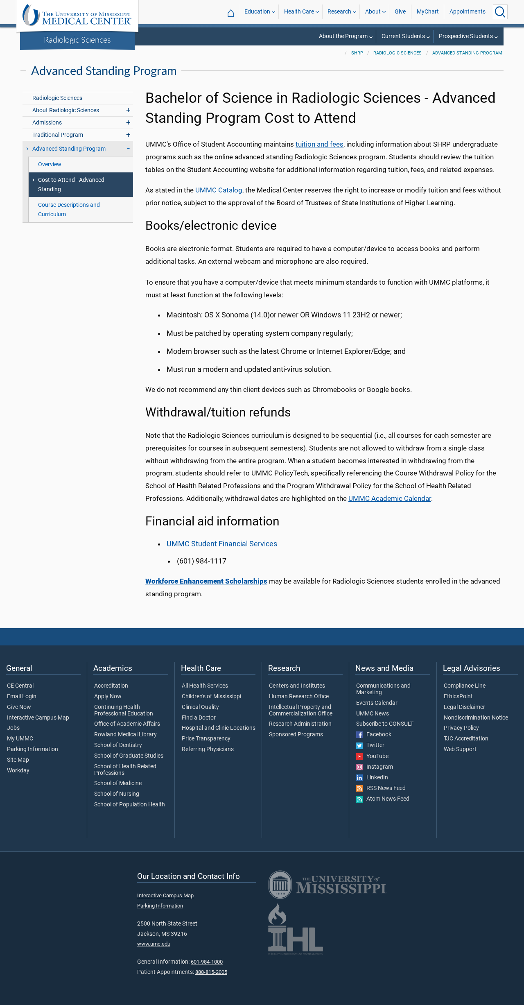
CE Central (20, 686)
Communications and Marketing (383, 689)
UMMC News (372, 714)
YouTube (375, 756)
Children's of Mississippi (211, 696)
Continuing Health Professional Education (123, 710)
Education (257, 11)
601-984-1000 (207, 962)
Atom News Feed (386, 799)
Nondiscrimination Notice (476, 718)
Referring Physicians (208, 749)
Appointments (467, 11)
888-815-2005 (211, 972)
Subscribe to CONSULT (384, 724)
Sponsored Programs (296, 734)
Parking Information (32, 749)
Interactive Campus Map (38, 718)
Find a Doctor (199, 718)
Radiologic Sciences (77, 39)
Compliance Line (465, 686)
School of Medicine (118, 783)
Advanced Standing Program (467, 53)
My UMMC (20, 739)
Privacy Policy (461, 728)
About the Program (343, 36)
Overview (49, 164)
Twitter (373, 745)
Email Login (21, 696)
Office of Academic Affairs (127, 724)
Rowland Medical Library (125, 734)
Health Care (299, 11)
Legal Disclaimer (464, 707)
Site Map (18, 760)
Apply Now (108, 696)
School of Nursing (116, 794)
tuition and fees (319, 144)
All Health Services (205, 686)
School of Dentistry (118, 745)
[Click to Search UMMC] (500, 12)
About (373, 11)
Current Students (403, 36)
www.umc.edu (153, 944)
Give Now (19, 707)
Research (339, 11)
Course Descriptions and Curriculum (69, 209)
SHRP (357, 53)
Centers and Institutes (297, 686)
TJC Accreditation (466, 739)
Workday (18, 770)
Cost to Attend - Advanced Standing (71, 185)
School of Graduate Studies (128, 756)
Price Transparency (206, 739)
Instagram (378, 767)
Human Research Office (299, 696)
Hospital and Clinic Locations (218, 728)
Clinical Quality (200, 707)
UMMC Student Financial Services (222, 544)
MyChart (428, 11)
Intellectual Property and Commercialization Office (300, 710)
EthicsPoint (458, 696)
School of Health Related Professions (125, 769)
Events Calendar (377, 703)
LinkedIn (375, 777)
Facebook (377, 734)
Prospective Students (466, 36)
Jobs (13, 728)
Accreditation (111, 686)
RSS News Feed (384, 788)
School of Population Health (129, 804)
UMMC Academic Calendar (389, 498)
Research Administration (300, 724)
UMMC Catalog (218, 190)
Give (400, 11)
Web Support (460, 749)
